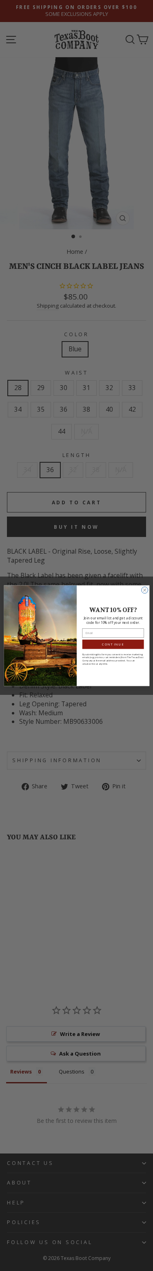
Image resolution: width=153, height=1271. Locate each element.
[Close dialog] (144, 590)
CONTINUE (113, 644)
